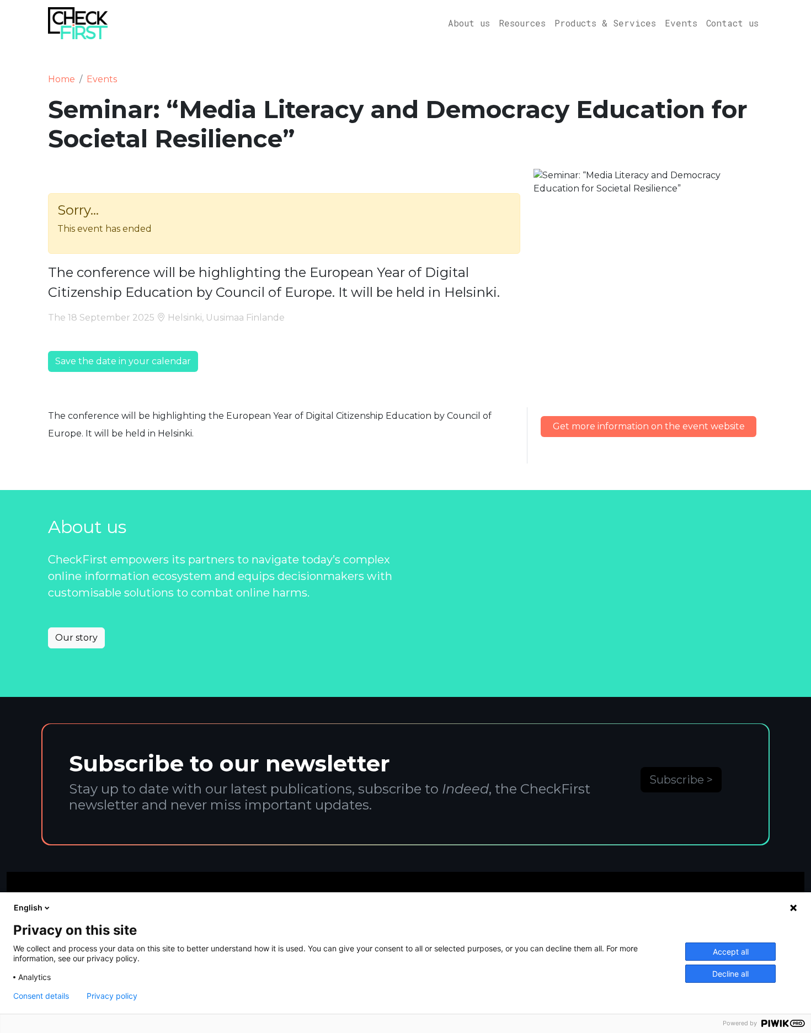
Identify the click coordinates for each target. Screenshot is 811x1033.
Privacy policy (112, 996)
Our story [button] (76, 637)
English (28, 907)
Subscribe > (681, 779)
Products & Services (605, 23)
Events (681, 23)
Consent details (41, 996)
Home (61, 79)
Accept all (731, 951)
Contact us (732, 23)
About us (469, 23)
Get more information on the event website (649, 426)
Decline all (730, 973)
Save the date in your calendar (123, 361)
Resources (522, 23)
